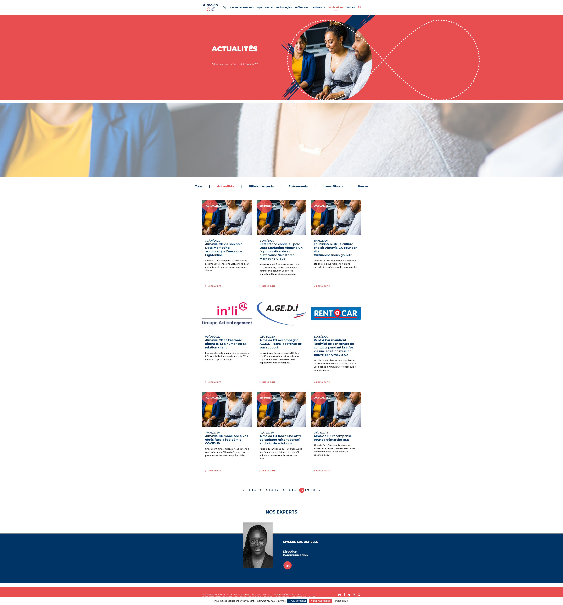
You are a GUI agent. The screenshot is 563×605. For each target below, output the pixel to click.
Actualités (307, 132)
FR (359, 7)
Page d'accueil (224, 7)
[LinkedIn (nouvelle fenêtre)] (339, 595)
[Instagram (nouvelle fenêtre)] (354, 595)
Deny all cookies (321, 601)
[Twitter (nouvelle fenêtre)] (349, 595)
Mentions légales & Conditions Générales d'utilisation (277, 594)
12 (314, 490)
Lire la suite (297, 161)
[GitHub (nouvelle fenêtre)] (359, 595)
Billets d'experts (261, 186)
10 (302, 490)
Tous (198, 186)
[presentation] (9, 140)
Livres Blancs (333, 186)
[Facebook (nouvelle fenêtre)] (344, 595)
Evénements (298, 186)
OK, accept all (298, 601)
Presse (363, 186)
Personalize (341, 601)
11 (308, 490)
